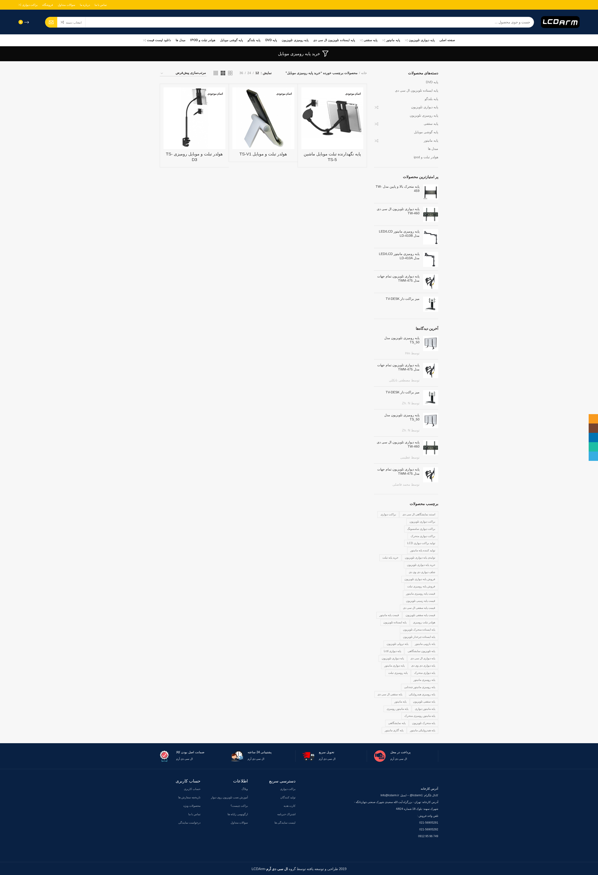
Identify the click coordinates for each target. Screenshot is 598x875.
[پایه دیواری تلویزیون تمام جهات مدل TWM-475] (430, 281)
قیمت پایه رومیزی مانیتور (420, 593)
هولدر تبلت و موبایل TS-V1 (263, 154)
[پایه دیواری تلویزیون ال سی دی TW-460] (430, 214)
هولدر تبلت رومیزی (424, 622)
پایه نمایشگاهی (397, 723)
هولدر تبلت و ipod (426, 157)
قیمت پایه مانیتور (389, 615)
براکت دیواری (388, 514)
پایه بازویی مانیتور (425, 643)
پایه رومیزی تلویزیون (424, 115)
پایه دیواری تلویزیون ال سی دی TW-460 (398, 211)
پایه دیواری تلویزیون (424, 107)
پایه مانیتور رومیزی (397, 708)
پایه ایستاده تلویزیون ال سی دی (416, 90)
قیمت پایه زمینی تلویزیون (420, 600)
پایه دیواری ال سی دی (422, 658)
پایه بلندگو (431, 99)
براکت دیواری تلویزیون (422, 521)
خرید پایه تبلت (390, 557)
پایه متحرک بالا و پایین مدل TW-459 (398, 189)
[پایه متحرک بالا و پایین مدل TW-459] (430, 192)
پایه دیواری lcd (392, 651)
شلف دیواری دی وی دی (422, 572)
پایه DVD (432, 82)
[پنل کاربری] (35, 22)
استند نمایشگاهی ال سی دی (418, 514)
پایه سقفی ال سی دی (389, 694)
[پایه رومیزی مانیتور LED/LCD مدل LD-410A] (430, 259)
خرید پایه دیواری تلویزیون (421, 565)
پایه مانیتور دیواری (425, 708)
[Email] (578, 5)
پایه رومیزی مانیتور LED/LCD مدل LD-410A (399, 256)
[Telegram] (567, 5)
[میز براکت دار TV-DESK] (430, 304)
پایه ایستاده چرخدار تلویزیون (419, 636)
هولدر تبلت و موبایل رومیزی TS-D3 (194, 157)
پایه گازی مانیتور (394, 730)
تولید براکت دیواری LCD (421, 543)
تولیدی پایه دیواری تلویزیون (420, 557)
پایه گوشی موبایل (426, 132)
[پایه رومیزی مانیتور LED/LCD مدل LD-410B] (430, 236)
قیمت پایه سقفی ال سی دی (419, 608)
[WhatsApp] (569, 5)
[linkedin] (572, 5)
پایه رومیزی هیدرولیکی (422, 694)
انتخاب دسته (74, 22)
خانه (364, 73)
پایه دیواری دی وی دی (423, 665)
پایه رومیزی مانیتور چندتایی (419, 687)
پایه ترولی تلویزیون (397, 643)
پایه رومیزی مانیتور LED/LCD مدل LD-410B (399, 233)
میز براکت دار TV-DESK (403, 299)
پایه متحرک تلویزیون (423, 723)
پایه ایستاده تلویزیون (394, 622)
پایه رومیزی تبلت (398, 672)
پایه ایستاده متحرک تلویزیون (419, 629)
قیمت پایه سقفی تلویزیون (420, 615)
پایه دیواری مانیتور (394, 665)
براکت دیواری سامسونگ (421, 529)
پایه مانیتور (431, 140)
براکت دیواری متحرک (423, 536)
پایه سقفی (431, 124)
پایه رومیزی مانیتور (424, 679)
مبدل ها (433, 149)
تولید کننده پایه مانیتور (422, 550)
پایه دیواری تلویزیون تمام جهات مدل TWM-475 (398, 278)
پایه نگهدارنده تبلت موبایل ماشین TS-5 (332, 157)
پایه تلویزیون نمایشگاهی (421, 651)
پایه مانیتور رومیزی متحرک (419, 715)
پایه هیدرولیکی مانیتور (422, 730)
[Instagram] (575, 5)
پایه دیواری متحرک (424, 672)
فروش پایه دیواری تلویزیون (419, 579)
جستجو (51, 22)
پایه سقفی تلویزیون (424, 701)
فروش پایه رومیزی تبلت (421, 586)
